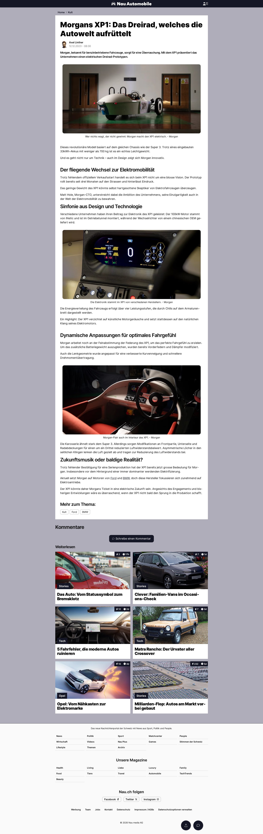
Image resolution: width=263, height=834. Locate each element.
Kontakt (109, 809)
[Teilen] (186, 825)
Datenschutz (123, 809)
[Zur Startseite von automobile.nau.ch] (131, 3)
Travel (121, 773)
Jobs (97, 809)
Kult (70, 12)
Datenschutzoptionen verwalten (175, 809)
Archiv (121, 747)
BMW (126, 478)
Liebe (121, 767)
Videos (90, 741)
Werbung (76, 809)
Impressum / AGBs (144, 809)
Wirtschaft (61, 741)
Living (90, 767)
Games (152, 741)
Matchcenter (155, 736)
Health (59, 767)
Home (61, 12)
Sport (121, 736)
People (183, 736)
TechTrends (186, 773)
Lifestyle (60, 747)
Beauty (60, 779)
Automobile (155, 773)
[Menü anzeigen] (205, 4)
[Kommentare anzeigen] (198, 825)
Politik (90, 736)
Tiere (89, 773)
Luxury (152, 767)
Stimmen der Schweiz (191, 741)
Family (183, 767)
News (59, 736)
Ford (114, 478)
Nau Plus (122, 741)
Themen (91, 747)
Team (88, 809)
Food (59, 773)
